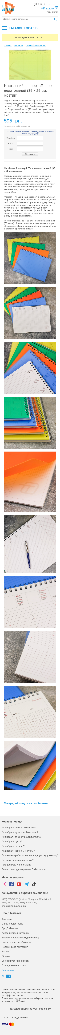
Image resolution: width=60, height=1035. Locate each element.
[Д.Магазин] (8, 8)
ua (8, 976)
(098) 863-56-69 (46, 4)
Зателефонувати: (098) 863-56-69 (30, 1008)
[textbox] (28, 19)
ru (3, 976)
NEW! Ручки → (30, 37)
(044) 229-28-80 (18, 992)
